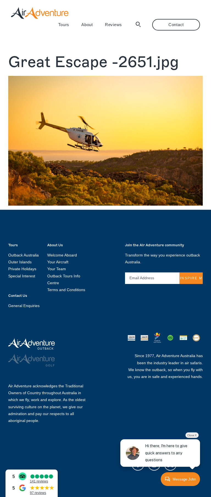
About (87, 24)
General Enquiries (24, 305)
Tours (63, 24)
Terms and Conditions (66, 290)
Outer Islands (20, 262)
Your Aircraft (57, 262)
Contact (176, 24)
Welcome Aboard (62, 255)
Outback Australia (23, 255)
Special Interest (21, 276)
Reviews (113, 24)
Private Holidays (22, 269)
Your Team (56, 269)
